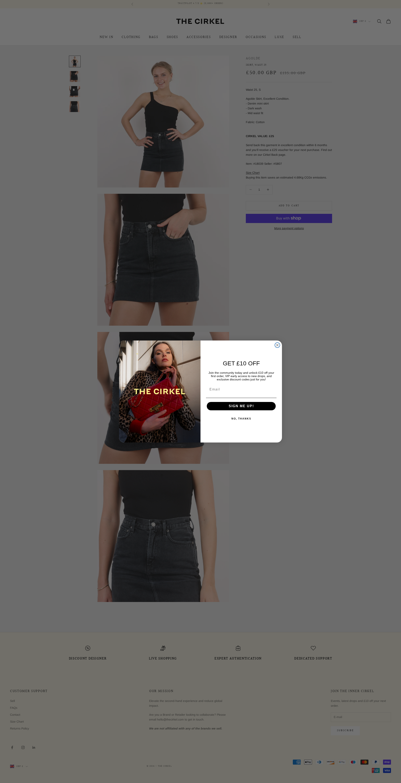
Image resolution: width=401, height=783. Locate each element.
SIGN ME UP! (241, 406)
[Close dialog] (277, 345)
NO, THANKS (241, 418)
